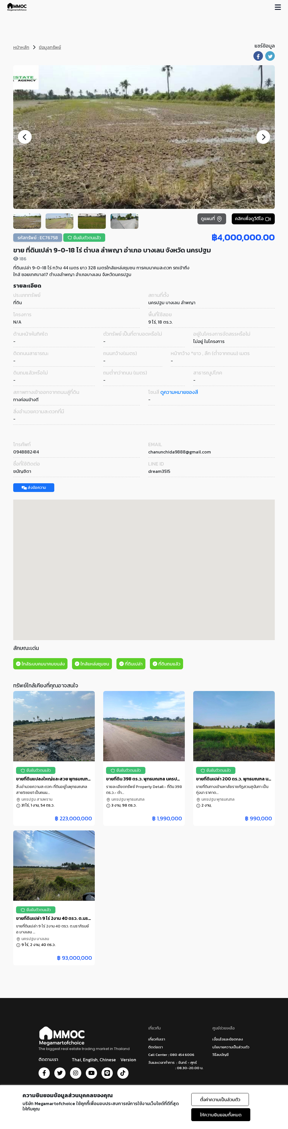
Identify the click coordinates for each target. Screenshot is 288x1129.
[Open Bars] (278, 7)
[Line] (107, 1073)
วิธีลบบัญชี (220, 1054)
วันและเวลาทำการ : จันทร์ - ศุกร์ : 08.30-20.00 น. (175, 1065)
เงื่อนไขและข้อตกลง (227, 1039)
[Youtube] (91, 1073)
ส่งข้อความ (36, 488)
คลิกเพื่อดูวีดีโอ (250, 218)
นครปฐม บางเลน (35, 939)
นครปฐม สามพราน (36, 799)
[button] (263, 137)
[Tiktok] (123, 1073)
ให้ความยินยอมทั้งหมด (221, 1114)
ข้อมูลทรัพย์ (50, 47)
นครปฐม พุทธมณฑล (128, 799)
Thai (76, 1059)
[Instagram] (75, 1073)
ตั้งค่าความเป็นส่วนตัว (220, 1099)
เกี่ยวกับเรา (156, 1039)
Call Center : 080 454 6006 (171, 1054)
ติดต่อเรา (155, 1047)
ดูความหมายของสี (179, 392)
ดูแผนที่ (208, 218)
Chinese (108, 1059)
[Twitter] (60, 1073)
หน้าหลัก (21, 47)
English (90, 1059)
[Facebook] (44, 1073)
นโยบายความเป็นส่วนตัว (230, 1047)
